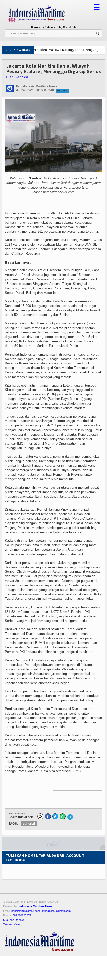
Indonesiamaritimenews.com (26, 213)
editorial (29, 823)
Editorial (62, 91)
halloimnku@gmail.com (25, 910)
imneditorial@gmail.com (56, 910)
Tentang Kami (11, 924)
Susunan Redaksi (14, 919)
